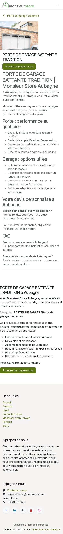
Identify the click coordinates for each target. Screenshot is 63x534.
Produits (7, 406)
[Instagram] (39, 510)
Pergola (7, 421)
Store (5, 425)
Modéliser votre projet (16, 418)
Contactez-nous (12, 414)
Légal (5, 410)
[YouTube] (31, 510)
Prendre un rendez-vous (19, 66)
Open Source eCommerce (46, 529)
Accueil (6, 402)
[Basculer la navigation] (57, 4)
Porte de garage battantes (22, 15)
